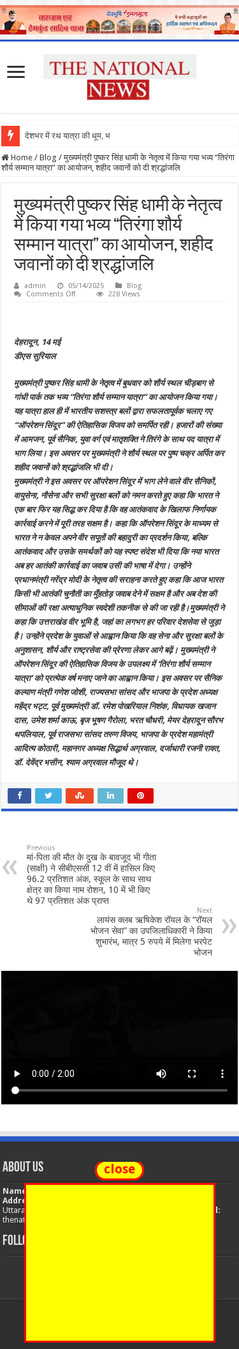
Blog (48, 157)
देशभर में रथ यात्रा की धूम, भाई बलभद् (81, 136)
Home (21, 157)
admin (35, 286)
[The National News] (119, 74)
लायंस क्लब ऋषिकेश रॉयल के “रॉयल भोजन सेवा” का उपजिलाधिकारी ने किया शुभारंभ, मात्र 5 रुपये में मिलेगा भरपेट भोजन (151, 931)
